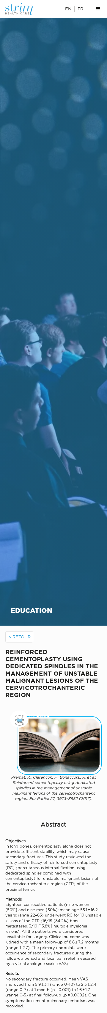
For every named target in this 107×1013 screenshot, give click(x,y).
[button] (98, 9)
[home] (20, 9)
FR (80, 8)
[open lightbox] (53, 740)
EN (68, 8)
